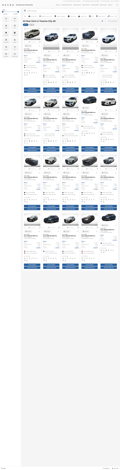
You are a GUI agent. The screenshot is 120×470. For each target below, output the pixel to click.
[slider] (2, 12)
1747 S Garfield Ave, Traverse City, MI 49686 (91, 1)
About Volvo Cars (77, 5)
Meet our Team (103, 4)
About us (110, 4)
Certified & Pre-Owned (67, 4)
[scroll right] (115, 16)
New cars (58, 4)
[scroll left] (25, 16)
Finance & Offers (95, 4)
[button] (117, 5)
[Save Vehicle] (39, 46)
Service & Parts (86, 4)
